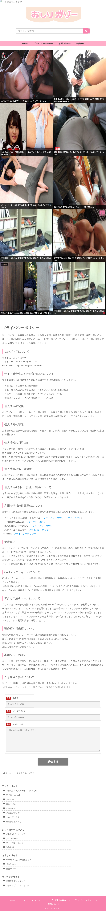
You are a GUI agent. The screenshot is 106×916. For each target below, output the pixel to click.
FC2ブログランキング (15, 881)
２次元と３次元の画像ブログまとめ (21, 790)
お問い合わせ (12, 838)
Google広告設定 (19, 586)
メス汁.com (11, 864)
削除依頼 (10, 847)
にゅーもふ (11, 808)
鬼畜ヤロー (11, 869)
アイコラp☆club (13, 795)
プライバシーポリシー (15, 843)
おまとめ (10, 799)
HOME (13, 900)
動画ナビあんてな (14, 822)
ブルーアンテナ (13, 817)
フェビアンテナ (13, 813)
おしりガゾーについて (15, 834)
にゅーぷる (11, 804)
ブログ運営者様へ (58, 900)
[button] (86, 31)
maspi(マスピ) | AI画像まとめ (18, 860)
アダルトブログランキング (17, 885)
